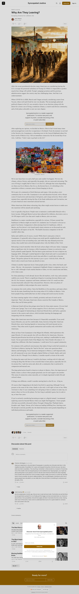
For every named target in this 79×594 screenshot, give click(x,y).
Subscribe (39, 546)
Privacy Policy (51, 551)
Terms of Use (47, 550)
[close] (54, 525)
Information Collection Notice (39, 551)
